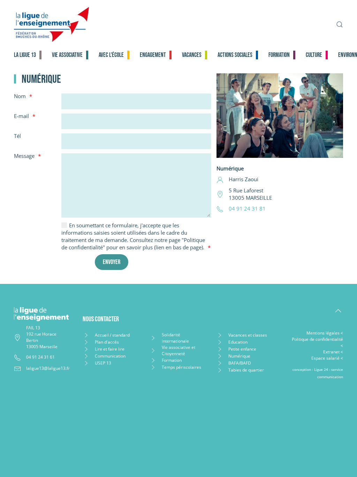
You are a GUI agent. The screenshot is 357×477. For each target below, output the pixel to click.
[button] (339, 24)
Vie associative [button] (67, 55)
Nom (20, 96)
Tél (17, 135)
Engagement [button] (153, 55)
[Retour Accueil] (107, 24)
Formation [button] (279, 55)
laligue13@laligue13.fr (48, 368)
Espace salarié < (327, 358)
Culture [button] (314, 55)
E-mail (21, 115)
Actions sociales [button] (235, 55)
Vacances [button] (192, 55)
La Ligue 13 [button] (25, 55)
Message (24, 155)
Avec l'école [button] (111, 55)
